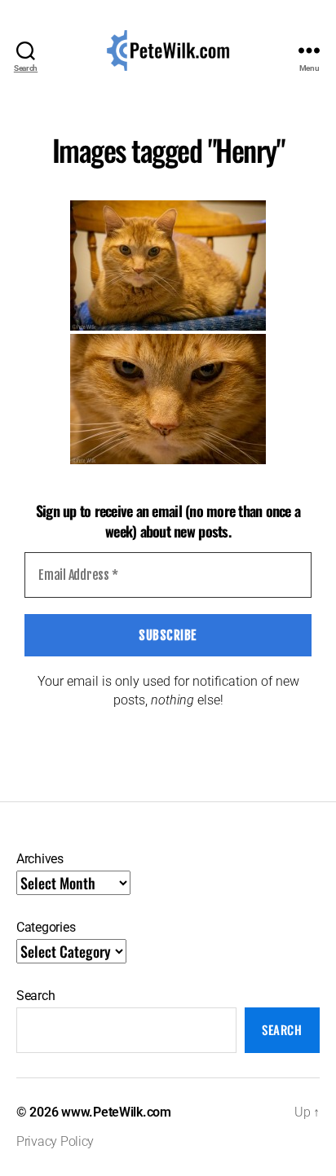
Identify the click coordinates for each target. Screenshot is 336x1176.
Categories (45, 927)
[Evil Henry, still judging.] (168, 399)
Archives (40, 859)
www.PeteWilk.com (116, 1112)
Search (35, 995)
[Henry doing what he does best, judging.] (168, 265)
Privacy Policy (55, 1141)
